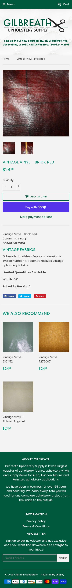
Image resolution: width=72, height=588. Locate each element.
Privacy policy (36, 521)
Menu (11, 4)
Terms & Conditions (36, 526)
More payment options (36, 217)
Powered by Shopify (52, 574)
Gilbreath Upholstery (26, 574)
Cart (65, 4)
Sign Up (63, 558)
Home (6, 58)
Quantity (8, 180)
